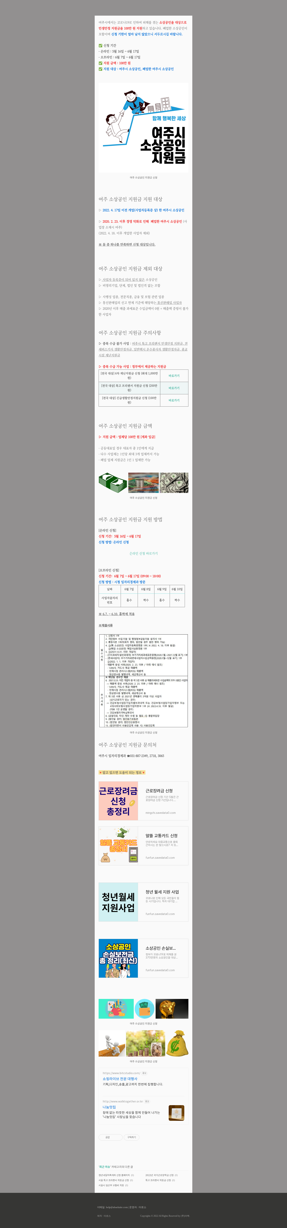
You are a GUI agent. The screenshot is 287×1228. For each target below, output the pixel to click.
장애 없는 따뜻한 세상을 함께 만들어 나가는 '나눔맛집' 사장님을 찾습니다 (131, 1115)
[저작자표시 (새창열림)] (141, 1137)
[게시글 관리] (118, 1137)
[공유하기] (113, 1137)
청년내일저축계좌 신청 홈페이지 (114, 1175)
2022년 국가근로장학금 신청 (159, 1175)
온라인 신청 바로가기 (143, 553)
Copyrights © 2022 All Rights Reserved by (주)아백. (165, 1216)
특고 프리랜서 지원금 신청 (158, 1180)
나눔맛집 (109, 1107)
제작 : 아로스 (104, 1216)
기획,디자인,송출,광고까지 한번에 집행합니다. (133, 1084)
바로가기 (174, 376)
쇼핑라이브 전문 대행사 (120, 1079)
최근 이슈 (104, 1167)
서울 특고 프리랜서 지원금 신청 (114, 1180)
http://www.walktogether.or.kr (123, 1101)
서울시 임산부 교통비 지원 (111, 1185)
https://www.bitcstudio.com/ (121, 1073)
